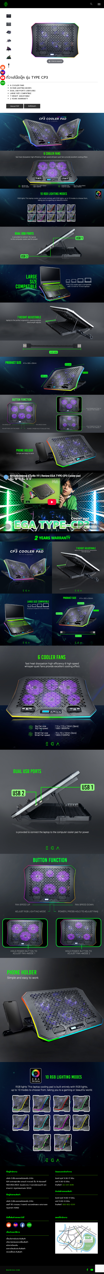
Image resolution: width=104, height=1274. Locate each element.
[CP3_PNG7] (8, 33)
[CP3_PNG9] (8, 41)
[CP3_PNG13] (8, 57)
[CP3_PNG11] (8, 49)
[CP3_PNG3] (8, 25)
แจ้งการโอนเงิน (12, 1245)
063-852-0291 (69, 1204)
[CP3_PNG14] (8, 66)
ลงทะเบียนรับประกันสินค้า (15, 1248)
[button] (91, 4)
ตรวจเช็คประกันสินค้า (14, 1252)
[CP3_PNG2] (8, 16)
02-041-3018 (68, 1185)
